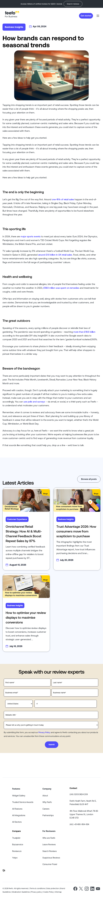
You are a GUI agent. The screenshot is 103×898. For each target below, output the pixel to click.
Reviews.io (16, 851)
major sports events (31, 236)
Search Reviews (49, 851)
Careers (45, 809)
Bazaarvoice (17, 844)
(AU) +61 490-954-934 (79, 824)
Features (16, 789)
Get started (86, 15)
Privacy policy (36, 892)
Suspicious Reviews (51, 858)
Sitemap (58, 892)
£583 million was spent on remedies (61, 288)
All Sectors (17, 822)
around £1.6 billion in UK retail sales (55, 254)
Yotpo (14, 858)
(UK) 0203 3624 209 (79, 794)
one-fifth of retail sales (63, 199)
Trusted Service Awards (22, 802)
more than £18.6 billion (84, 331)
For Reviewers (49, 831)
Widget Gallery (18, 795)
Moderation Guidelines (21, 892)
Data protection (52, 888)
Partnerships (48, 815)
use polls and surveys (34, 401)
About (45, 795)
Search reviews (73, 4)
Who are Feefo (48, 838)
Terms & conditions (37, 888)
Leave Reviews (49, 844)
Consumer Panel (49, 864)
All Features (17, 809)
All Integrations (18, 815)
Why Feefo (47, 802)
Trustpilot (16, 838)
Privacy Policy (44, 732)
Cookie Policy (48, 892)
